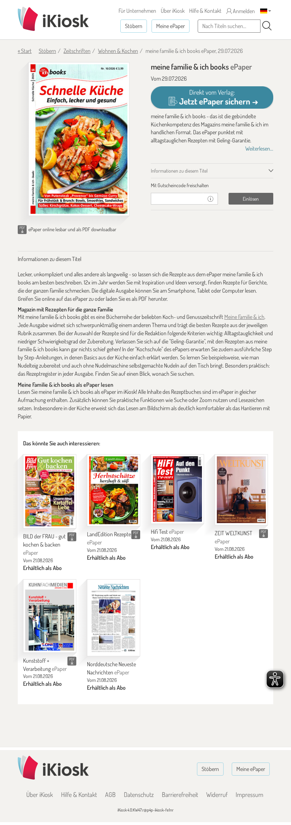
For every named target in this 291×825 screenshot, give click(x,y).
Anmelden (243, 11)
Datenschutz (139, 794)
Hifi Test (167, 531)
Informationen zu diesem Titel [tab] (179, 171)
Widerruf (216, 794)
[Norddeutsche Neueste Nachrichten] (113, 618)
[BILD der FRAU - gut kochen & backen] (49, 491)
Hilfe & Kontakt (205, 10)
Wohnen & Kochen (118, 50)
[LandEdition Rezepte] (113, 490)
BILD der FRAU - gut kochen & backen (44, 544)
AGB (110, 794)
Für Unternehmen (137, 10)
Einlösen (251, 199)
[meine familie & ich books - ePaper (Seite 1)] (79, 139)
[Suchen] (266, 26)
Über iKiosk (173, 10)
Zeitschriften (77, 50)
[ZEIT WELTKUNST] (241, 489)
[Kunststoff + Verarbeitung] (49, 616)
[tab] (212, 185)
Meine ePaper (170, 25)
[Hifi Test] (177, 489)
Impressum (249, 794)
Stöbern (133, 25)
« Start (25, 50)
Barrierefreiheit (180, 794)
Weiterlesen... (259, 148)
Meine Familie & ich (244, 316)
